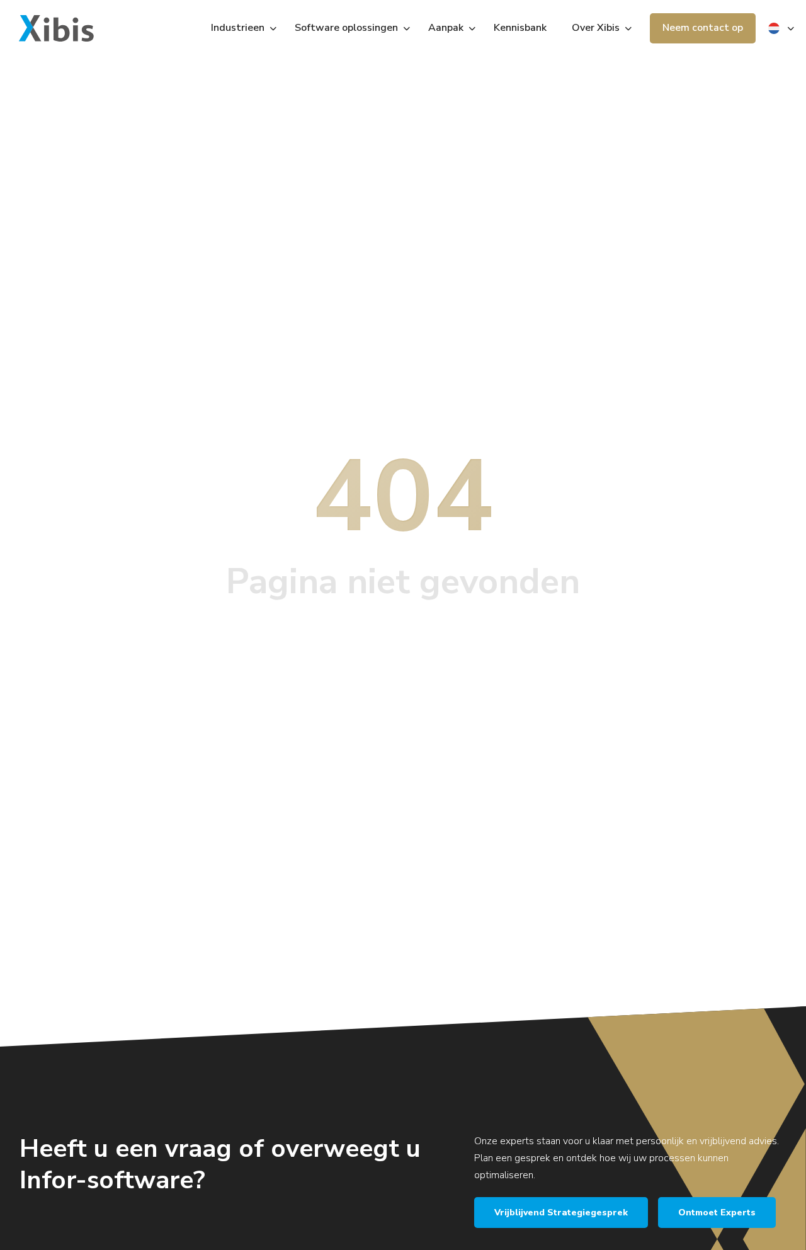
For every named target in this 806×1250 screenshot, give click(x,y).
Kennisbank (520, 28)
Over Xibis (596, 28)
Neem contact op (702, 28)
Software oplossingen (346, 28)
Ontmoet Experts (717, 1213)
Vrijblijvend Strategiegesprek (561, 1213)
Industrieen (237, 28)
